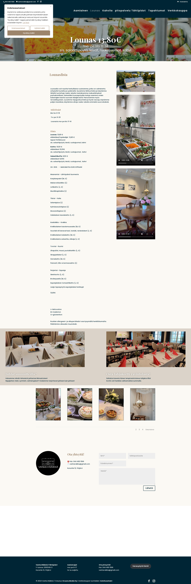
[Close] (50, 6)
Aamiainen (81, 11)
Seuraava (149, 429)
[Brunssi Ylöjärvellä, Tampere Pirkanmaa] (48, 420)
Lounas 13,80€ (95, 39)
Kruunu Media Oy (70, 581)
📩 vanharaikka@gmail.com (78, 464)
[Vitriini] (79, 420)
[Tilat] (142, 420)
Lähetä (149, 488)
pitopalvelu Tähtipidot (130, 11)
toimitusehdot (106, 581)
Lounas (95, 11)
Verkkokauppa (177, 11)
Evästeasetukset (18, 28)
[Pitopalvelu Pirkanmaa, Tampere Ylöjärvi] (111, 420)
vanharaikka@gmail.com (109, 570)
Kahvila (107, 11)
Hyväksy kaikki (28, 33)
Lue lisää (26, 23)
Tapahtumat (156, 11)
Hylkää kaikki (39, 28)
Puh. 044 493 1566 (77, 461)
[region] (28, 21)
